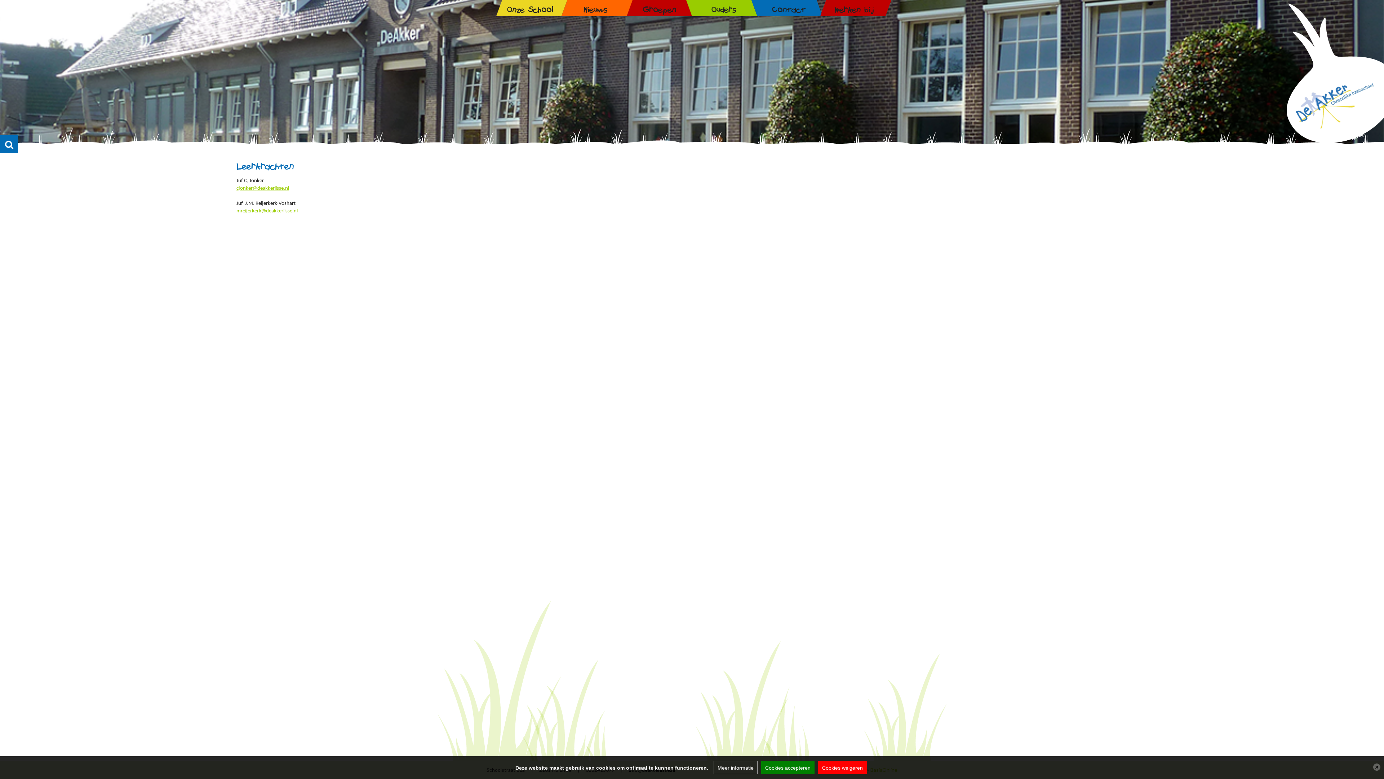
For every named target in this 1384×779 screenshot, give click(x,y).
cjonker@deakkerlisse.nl (262, 188)
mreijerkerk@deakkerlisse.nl (267, 211)
